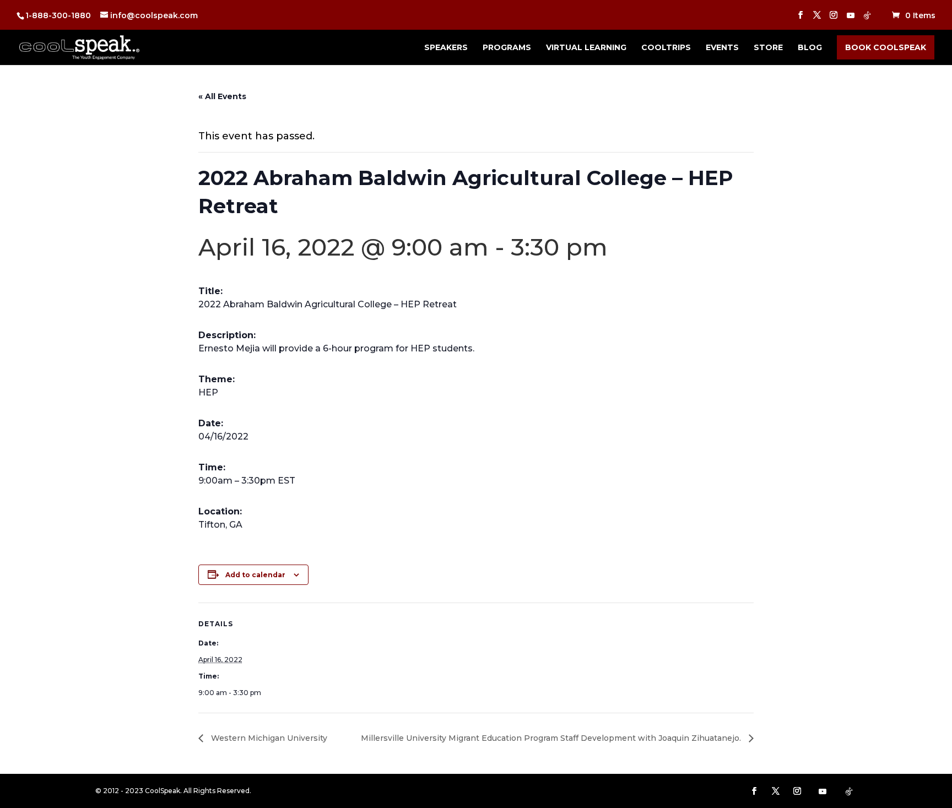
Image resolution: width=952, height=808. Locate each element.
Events (722, 48)
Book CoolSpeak (885, 47)
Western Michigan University (268, 738)
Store (768, 48)
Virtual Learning (586, 48)
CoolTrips (666, 48)
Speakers (446, 48)
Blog (810, 48)
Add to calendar (255, 575)
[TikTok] (867, 18)
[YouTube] (850, 18)
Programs (507, 48)
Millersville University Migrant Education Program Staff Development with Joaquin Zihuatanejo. (552, 738)
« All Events (222, 96)
